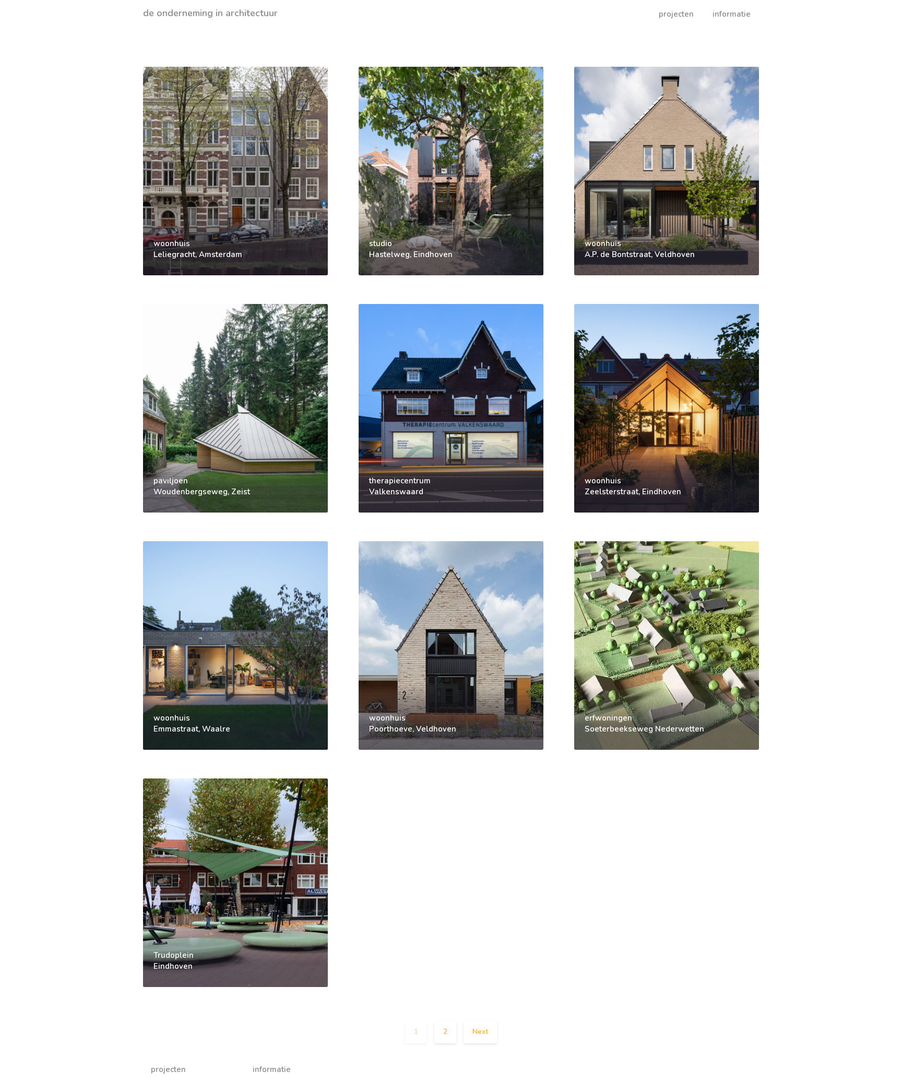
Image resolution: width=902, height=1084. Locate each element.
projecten (676, 14)
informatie (732, 14)
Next (480, 1032)
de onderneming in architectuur (210, 13)
